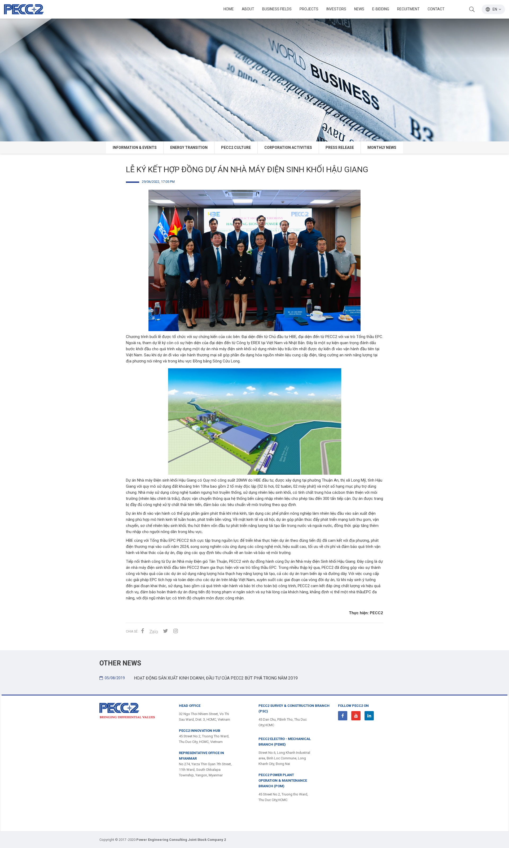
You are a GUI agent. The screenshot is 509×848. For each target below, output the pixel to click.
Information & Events (135, 147)
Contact (436, 9)
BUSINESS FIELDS (277, 9)
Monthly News (381, 147)
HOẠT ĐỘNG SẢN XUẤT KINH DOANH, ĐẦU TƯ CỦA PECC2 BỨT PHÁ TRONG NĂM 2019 (201, 678)
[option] (254, 70)
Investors (336, 9)
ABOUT (248, 9)
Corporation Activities (288, 147)
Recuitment (408, 9)
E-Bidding (380, 9)
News (359, 9)
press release (340, 147)
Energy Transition (189, 147)
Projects (309, 9)
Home (228, 9)
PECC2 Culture (236, 147)
